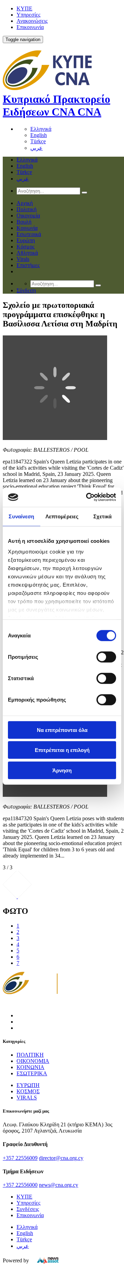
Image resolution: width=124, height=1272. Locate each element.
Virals (23, 259)
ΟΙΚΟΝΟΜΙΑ (33, 1061)
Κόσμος (25, 246)
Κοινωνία (27, 228)
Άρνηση (62, 770)
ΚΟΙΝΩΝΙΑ (30, 1067)
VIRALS (27, 1097)
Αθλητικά (27, 253)
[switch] (106, 656)
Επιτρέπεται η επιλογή (62, 750)
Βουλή (24, 222)
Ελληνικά (40, 129)
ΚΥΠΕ (24, 8)
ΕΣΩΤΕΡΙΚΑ (32, 1073)
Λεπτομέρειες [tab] (62, 516)
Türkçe (38, 141)
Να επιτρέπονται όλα (62, 730)
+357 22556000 (20, 1185)
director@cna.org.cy (61, 1158)
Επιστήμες (28, 265)
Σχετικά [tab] (102, 516)
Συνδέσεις (28, 1209)
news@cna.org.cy (58, 1185)
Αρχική (25, 203)
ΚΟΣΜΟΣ (28, 1091)
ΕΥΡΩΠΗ (28, 1085)
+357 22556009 (20, 1158)
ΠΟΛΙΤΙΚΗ (30, 1055)
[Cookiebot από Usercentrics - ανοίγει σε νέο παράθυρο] (87, 497)
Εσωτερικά (29, 234)
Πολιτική (27, 209)
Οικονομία (28, 215)
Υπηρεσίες (28, 15)
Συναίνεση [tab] (21, 516)
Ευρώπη (26, 240)
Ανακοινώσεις (32, 21)
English (38, 135)
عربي (36, 148)
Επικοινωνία (30, 27)
